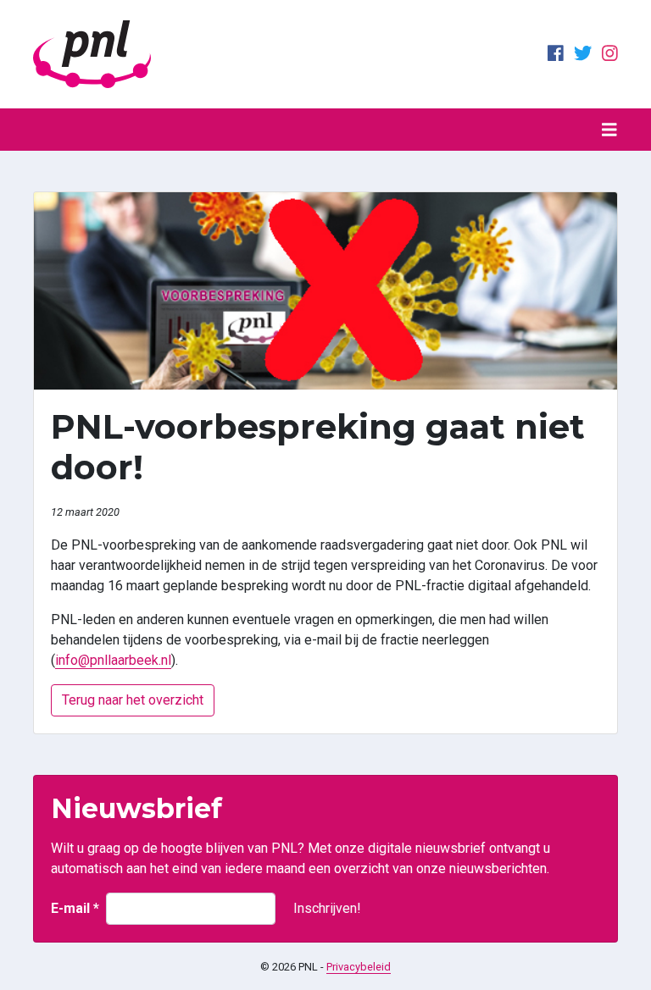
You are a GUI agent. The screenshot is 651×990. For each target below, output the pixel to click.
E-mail (75, 908)
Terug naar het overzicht (132, 700)
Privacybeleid (358, 966)
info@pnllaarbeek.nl (113, 660)
